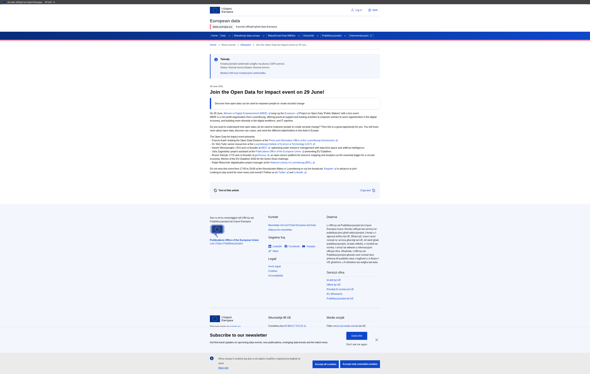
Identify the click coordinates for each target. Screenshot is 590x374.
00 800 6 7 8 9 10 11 (295, 326)
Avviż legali (274, 266)
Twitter (281, 172)
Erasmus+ (290, 113)
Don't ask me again (356, 344)
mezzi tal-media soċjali (345, 326)
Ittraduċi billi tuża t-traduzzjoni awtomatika (243, 73)
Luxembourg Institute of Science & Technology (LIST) (283, 144)
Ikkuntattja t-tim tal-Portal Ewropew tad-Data (292, 225)
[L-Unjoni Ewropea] (221, 10)
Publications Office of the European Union (278, 151)
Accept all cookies (325, 364)
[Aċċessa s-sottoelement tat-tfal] (229, 36)
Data (223, 35)
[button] (373, 10)
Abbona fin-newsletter (280, 229)
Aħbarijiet (245, 45)
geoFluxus (260, 155)
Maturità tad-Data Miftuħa (281, 35)
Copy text (365, 190)
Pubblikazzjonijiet (331, 35)
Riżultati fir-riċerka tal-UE (340, 289)
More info (223, 368)
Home (214, 35)
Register (328, 168)
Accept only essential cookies (360, 364)
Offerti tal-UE (334, 284)
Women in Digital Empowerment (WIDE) (245, 113)
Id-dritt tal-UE (334, 280)
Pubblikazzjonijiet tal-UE (340, 298)
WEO (264, 147)
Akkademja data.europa (247, 35)
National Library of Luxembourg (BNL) (291, 162)
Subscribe (356, 335)
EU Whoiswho (334, 294)
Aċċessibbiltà (275, 275)
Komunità (308, 35)
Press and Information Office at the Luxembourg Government (301, 140)
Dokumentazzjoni (359, 35)
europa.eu (235, 326)
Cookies (272, 271)
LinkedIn (298, 172)
